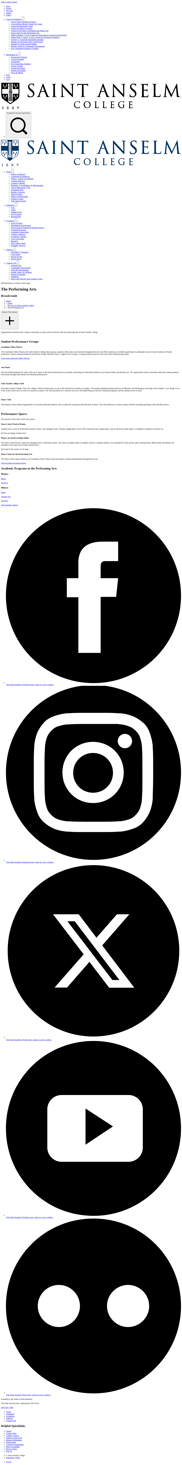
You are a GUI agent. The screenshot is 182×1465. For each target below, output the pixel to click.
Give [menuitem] (8, 79)
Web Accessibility (13, 1447)
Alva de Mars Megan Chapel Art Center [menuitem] (26, 24)
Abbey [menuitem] (8, 15)
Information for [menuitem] (12, 55)
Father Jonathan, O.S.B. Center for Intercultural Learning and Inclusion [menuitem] (39, 35)
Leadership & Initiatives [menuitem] (20, 176)
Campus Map (11, 1433)
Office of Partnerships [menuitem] (19, 197)
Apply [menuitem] (8, 77)
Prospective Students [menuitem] (19, 57)
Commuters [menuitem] (15, 62)
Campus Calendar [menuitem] (18, 183)
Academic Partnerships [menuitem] (20, 232)
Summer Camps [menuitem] (17, 199)
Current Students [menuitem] (17, 59)
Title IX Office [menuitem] (16, 194)
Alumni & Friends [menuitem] (18, 68)
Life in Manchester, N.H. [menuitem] (20, 188)
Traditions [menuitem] (15, 277)
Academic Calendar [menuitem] (18, 237)
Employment (11, 1442)
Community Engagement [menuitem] (20, 268)
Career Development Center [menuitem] (22, 26)
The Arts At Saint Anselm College (21, 305)
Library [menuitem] (9, 13)
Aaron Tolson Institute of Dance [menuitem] (23, 22)
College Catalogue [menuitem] (18, 234)
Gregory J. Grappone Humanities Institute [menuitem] (27, 40)
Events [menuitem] (8, 8)
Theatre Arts (6, 497)
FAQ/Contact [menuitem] (16, 214)
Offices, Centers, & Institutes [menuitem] (22, 179)
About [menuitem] (8, 172)
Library (9, 1431)
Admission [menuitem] (10, 205)
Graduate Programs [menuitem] (18, 230)
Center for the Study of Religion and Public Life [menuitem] (30, 31)
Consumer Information (15, 1444)
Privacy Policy (11, 1449)
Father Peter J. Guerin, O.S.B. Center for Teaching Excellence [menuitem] (35, 37)
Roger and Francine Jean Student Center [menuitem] (26, 279)
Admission (10, 1414)
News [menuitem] (8, 6)
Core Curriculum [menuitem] (17, 239)
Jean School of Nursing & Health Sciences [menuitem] (27, 228)
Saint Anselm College (9, 505)
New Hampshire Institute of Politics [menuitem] (25, 48)
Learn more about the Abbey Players (15, 358)
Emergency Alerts (13, 1458)
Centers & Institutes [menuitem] (13, 19)
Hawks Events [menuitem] (16, 257)
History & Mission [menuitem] (18, 174)
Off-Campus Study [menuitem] (18, 243)
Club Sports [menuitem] (15, 254)
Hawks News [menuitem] (16, 259)
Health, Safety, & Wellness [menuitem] (21, 272)
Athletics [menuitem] (9, 250)
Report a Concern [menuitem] (18, 192)
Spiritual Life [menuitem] (16, 266)
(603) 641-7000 (7, 1408)
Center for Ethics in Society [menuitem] (21, 28)
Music (3, 479)
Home (8, 301)
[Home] (91, 109)
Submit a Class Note (14, 1438)
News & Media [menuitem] (17, 73)
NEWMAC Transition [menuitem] (19, 252)
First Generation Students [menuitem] (21, 64)
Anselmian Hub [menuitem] (17, 190)
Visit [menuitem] (8, 75)
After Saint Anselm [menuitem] (18, 201)
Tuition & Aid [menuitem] (16, 212)
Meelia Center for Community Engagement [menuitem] (28, 46)
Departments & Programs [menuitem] (21, 225)
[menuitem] (18, 125)
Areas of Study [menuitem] (17, 223)
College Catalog (12, 1436)
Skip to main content (9, 2)
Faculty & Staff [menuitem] (17, 66)
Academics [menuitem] (10, 221)
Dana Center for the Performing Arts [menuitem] (25, 33)
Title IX (9, 1451)
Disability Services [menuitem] (18, 245)
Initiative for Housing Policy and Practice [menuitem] (27, 42)
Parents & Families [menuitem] (18, 70)
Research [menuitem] (14, 241)
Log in (8, 1462)
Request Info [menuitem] (16, 217)
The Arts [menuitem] (9, 11)
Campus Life (11, 1421)
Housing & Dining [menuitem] (18, 274)
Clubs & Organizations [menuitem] (20, 270)
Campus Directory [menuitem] (18, 181)
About (9, 303)
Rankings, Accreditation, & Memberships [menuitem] (27, 185)
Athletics (9, 1418)
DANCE (4, 483)
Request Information (14, 1440)
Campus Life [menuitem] (11, 263)
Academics (10, 1416)
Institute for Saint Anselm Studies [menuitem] (24, 44)
